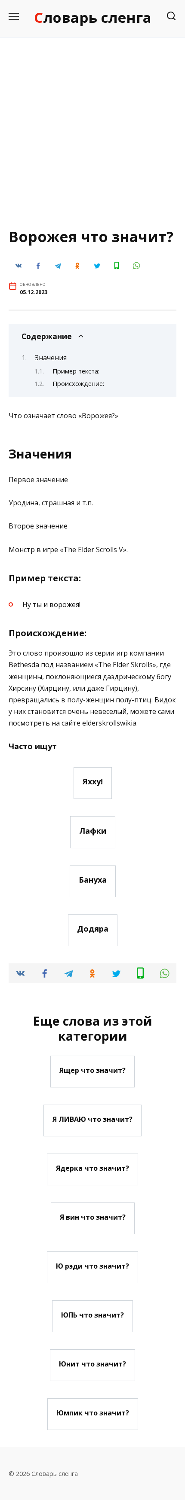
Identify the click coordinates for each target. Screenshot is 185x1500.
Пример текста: (75, 371)
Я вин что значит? (93, 1216)
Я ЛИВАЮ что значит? (92, 1118)
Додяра (92, 928)
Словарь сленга (92, 17)
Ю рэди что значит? (92, 1265)
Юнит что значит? (92, 1363)
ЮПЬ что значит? (92, 1314)
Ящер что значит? (92, 1070)
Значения (51, 357)
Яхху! (93, 781)
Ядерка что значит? (92, 1167)
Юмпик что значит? (92, 1412)
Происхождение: (78, 383)
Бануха (93, 879)
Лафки (92, 830)
